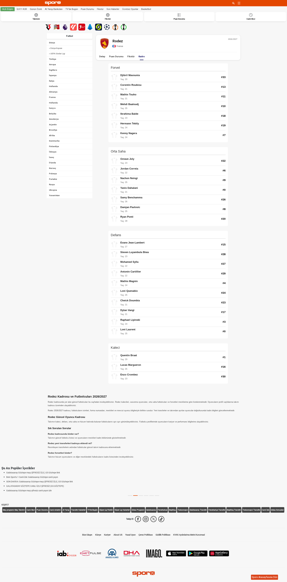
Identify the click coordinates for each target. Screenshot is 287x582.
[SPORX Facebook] (138, 519)
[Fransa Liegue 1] (98, 27)
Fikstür (100, 9)
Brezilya (53, 130)
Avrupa (52, 64)
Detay (102, 56)
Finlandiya (54, 146)
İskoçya (52, 152)
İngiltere (53, 70)
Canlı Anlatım (55, 510)
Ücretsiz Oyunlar (130, 9)
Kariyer (107, 535)
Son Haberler (113, 9)
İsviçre (52, 108)
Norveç (52, 168)
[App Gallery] (219, 553)
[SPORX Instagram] (145, 519)
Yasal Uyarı (130, 535)
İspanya (53, 75)
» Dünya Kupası (55, 48)
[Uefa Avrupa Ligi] (115, 27)
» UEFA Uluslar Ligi (57, 53)
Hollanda (53, 86)
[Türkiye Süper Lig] (48, 27)
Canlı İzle (265, 510)
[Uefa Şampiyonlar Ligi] (106, 27)
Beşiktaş (172, 510)
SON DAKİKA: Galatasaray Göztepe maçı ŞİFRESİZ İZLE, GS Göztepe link (39, 481)
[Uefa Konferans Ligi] (123, 27)
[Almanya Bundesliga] (81, 27)
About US (118, 535)
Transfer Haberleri (78, 510)
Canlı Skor (31, 510)
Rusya (52, 184)
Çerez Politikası (146, 535)
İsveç (51, 157)
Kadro (142, 56)
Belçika (52, 114)
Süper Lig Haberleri (122, 510)
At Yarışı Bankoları (53, 9)
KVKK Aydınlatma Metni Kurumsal (189, 535)
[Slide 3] (146, 495)
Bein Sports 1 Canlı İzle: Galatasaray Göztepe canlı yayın (32, 477)
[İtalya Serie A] (90, 27)
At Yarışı (66, 510)
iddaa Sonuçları (277, 510)
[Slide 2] (141, 495)
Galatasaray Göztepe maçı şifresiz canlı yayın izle (29, 490)
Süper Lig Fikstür (106, 510)
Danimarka (54, 141)
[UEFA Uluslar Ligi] (56, 27)
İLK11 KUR (22, 9)
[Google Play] (198, 553)
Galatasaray (151, 510)
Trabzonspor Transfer (251, 510)
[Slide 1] (135, 495)
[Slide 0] (130, 495)
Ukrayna (53, 190)
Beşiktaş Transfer (234, 510)
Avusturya (54, 119)
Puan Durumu (87, 9)
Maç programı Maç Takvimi (14, 510)
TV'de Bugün (71, 9)
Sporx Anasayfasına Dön (264, 577)
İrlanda (52, 163)
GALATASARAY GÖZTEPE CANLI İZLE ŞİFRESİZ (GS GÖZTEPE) (35, 486)
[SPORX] (143, 574)
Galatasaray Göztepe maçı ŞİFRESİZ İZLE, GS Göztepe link (33, 472)
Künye (98, 535)
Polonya (53, 173)
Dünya (52, 43)
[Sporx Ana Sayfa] (53, 3)
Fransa (52, 97)
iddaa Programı (138, 510)
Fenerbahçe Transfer (217, 510)
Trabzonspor (183, 510)
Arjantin (53, 124)
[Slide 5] (157, 495)
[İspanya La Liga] (73, 27)
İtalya (51, 81)
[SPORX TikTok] (161, 519)
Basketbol (146, 9)
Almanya (53, 92)
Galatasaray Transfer (198, 510)
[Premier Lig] (65, 27)
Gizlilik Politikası (163, 535)
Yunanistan (54, 195)
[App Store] (176, 553)
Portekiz (53, 179)
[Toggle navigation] (239, 3)
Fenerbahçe (162, 510)
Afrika (52, 135)
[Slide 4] (151, 495)
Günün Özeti (36, 9)
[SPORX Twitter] (153, 519)
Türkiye (52, 59)
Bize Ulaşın (87, 535)
